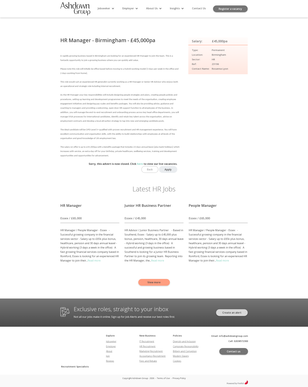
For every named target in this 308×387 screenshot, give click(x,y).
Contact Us (199, 8)
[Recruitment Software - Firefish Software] (237, 383)
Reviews (110, 360)
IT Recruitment (146, 341)
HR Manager (71, 205)
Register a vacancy (230, 9)
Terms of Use (163, 378)
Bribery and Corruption (185, 351)
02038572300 (241, 341)
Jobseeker (104, 8)
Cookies (177, 360)
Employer (128, 8)
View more (154, 282)
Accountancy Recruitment (152, 356)
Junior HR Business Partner (147, 205)
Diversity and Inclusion (184, 341)
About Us (152, 8)
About (109, 351)
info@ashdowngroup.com (233, 335)
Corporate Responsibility (185, 346)
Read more (94, 260)
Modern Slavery (181, 356)
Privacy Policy (179, 378)
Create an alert (231, 312)
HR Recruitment (147, 346)
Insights (175, 8)
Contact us (233, 351)
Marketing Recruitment (151, 351)
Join (108, 356)
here (140, 164)
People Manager (203, 205)
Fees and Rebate (148, 360)
